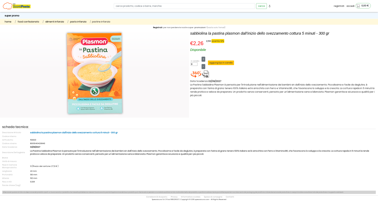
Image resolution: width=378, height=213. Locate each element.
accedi (350, 6)
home (8, 21)
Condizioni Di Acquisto (156, 197)
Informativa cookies (190, 197)
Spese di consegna (213, 197)
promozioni (199, 27)
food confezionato (28, 21)
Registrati (157, 27)
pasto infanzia (78, 21)
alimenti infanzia (54, 21)
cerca (261, 6)
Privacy (174, 197)
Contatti (230, 197)
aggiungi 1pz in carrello (221, 62)
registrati (339, 6)
